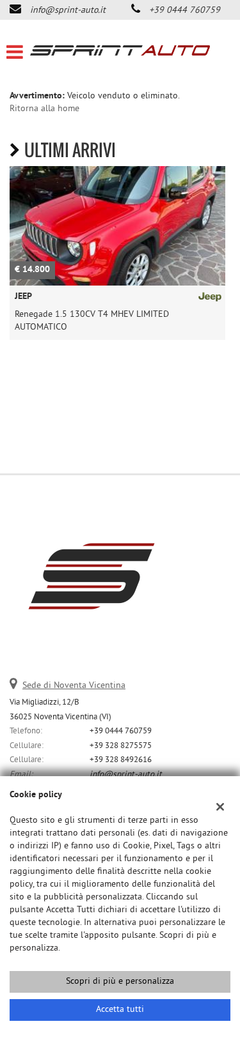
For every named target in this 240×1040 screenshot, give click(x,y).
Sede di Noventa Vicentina (73, 685)
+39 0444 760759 (184, 10)
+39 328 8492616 (121, 759)
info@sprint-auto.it (68, 10)
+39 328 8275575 (121, 745)
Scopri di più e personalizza (120, 981)
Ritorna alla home (44, 108)
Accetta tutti (120, 1009)
